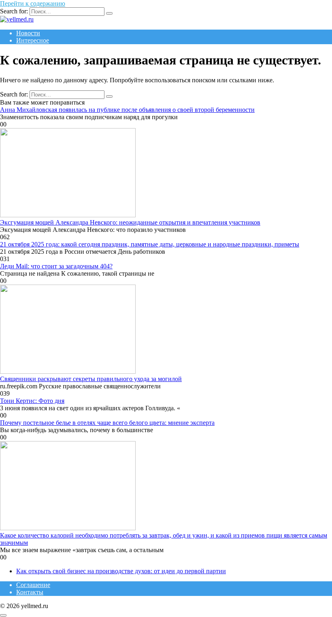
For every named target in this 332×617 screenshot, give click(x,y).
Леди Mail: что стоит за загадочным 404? (56, 266)
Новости (28, 33)
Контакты (29, 592)
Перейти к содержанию (32, 3)
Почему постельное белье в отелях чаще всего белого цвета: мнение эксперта (107, 422)
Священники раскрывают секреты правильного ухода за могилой (91, 378)
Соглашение (33, 584)
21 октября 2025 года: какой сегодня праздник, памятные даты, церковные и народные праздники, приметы (149, 244)
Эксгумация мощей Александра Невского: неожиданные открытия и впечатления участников (130, 222)
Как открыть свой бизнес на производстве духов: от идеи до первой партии (121, 571)
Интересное (32, 40)
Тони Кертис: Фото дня (32, 400)
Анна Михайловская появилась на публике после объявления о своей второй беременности (127, 109)
